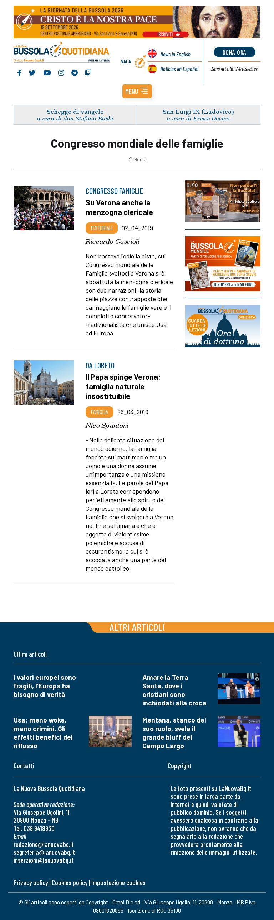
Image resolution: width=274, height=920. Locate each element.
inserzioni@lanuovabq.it (43, 860)
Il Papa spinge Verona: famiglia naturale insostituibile (123, 386)
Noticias (179, 68)
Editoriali (101, 228)
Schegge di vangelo (75, 111)
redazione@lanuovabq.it (44, 844)
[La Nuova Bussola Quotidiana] (62, 52)
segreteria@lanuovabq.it (44, 852)
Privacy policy (31, 882)
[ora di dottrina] (222, 326)
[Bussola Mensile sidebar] (222, 263)
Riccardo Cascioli (112, 241)
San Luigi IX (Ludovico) (198, 111)
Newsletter (234, 68)
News (175, 54)
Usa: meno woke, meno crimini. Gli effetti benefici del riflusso (43, 733)
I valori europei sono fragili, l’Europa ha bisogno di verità (45, 685)
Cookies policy (69, 882)
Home (140, 159)
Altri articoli (137, 627)
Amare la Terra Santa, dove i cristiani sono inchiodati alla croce (174, 690)
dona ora (235, 52)
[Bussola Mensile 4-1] (222, 201)
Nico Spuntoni (107, 425)
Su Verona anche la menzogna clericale (119, 206)
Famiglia (99, 412)
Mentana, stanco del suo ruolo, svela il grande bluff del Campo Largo (174, 733)
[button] (137, 91)
